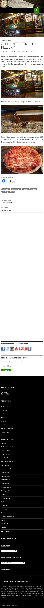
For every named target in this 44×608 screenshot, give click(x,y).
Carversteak (5, 472)
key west (33, 189)
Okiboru (3, 494)
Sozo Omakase (5, 458)
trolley (11, 191)
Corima (3, 436)
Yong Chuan (5, 531)
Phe (2, 417)
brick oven (6, 189)
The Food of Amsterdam (8, 461)
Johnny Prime (20, 51)
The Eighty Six (5, 491)
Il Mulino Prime (6, 524)
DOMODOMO (5, 480)
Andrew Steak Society (8, 447)
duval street (16, 189)
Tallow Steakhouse (7, 428)
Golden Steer (5, 483)
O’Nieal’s (4, 509)
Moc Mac (4, 520)
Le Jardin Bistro (6, 454)
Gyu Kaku (4, 513)
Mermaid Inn (5, 465)
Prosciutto (4, 406)
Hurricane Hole (6, 209)
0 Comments (32, 51)
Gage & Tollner (5, 450)
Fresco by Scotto (6, 469)
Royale (3, 425)
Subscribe (6, 370)
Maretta (3, 443)
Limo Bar (4, 421)
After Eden (4, 410)
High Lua (4, 505)
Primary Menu (41, 10)
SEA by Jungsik (5, 498)
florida (25, 189)
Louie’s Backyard (6, 201)
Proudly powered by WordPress (9, 605)
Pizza (9, 40)
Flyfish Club (5, 432)
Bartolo (3, 502)
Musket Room (5, 476)
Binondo (3, 527)
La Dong (3, 414)
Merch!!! (4, 392)
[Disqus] (22, 246)
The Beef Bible (5, 394)
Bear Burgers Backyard (8, 439)
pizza (4, 191)
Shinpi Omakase (6, 487)
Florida (3, 40)
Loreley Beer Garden (7, 516)
